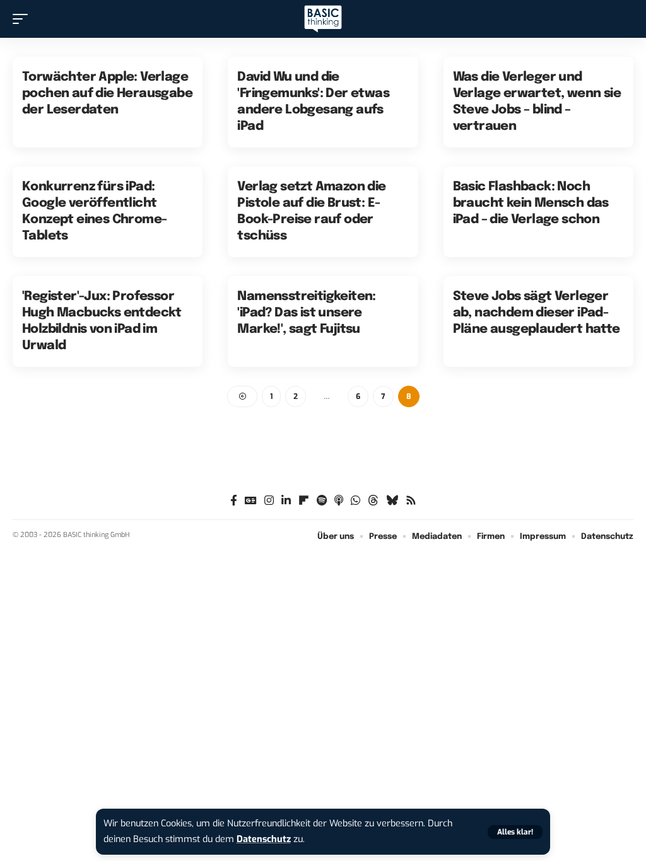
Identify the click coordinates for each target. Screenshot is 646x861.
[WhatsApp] (355, 501)
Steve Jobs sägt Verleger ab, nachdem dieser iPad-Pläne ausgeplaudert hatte (536, 313)
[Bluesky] (392, 501)
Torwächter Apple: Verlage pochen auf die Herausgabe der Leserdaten (107, 94)
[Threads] (373, 501)
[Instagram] (269, 501)
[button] (515, 832)
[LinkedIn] (286, 501)
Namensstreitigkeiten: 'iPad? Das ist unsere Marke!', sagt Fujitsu (306, 313)
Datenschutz (264, 839)
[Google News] (251, 501)
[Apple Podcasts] (338, 501)
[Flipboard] (303, 501)
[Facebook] (233, 501)
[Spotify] (322, 501)
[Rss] (411, 501)
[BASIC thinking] (323, 19)
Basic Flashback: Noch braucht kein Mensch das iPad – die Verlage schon (531, 203)
